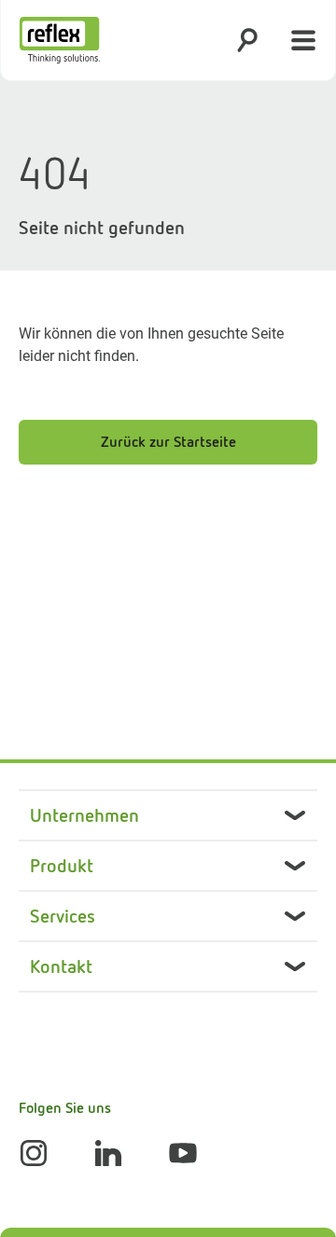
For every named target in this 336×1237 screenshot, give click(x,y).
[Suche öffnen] (247, 40)
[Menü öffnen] (303, 40)
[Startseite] (60, 40)
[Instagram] (34, 1153)
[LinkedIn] (108, 1153)
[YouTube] (183, 1153)
